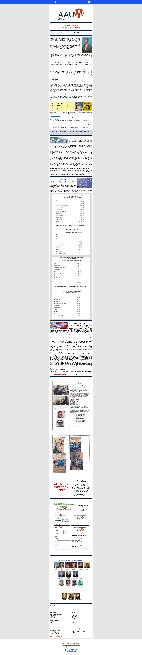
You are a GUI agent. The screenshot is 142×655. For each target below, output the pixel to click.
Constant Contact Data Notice (74, 645)
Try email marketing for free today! (71, 652)
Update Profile (65, 645)
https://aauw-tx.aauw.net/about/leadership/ (56, 636)
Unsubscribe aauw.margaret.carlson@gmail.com (71, 643)
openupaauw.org (71, 133)
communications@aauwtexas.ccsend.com (70, 646)
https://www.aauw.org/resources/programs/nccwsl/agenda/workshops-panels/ (71, 81)
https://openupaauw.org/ (56, 116)
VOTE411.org (59, 342)
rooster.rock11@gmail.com (60, 374)
